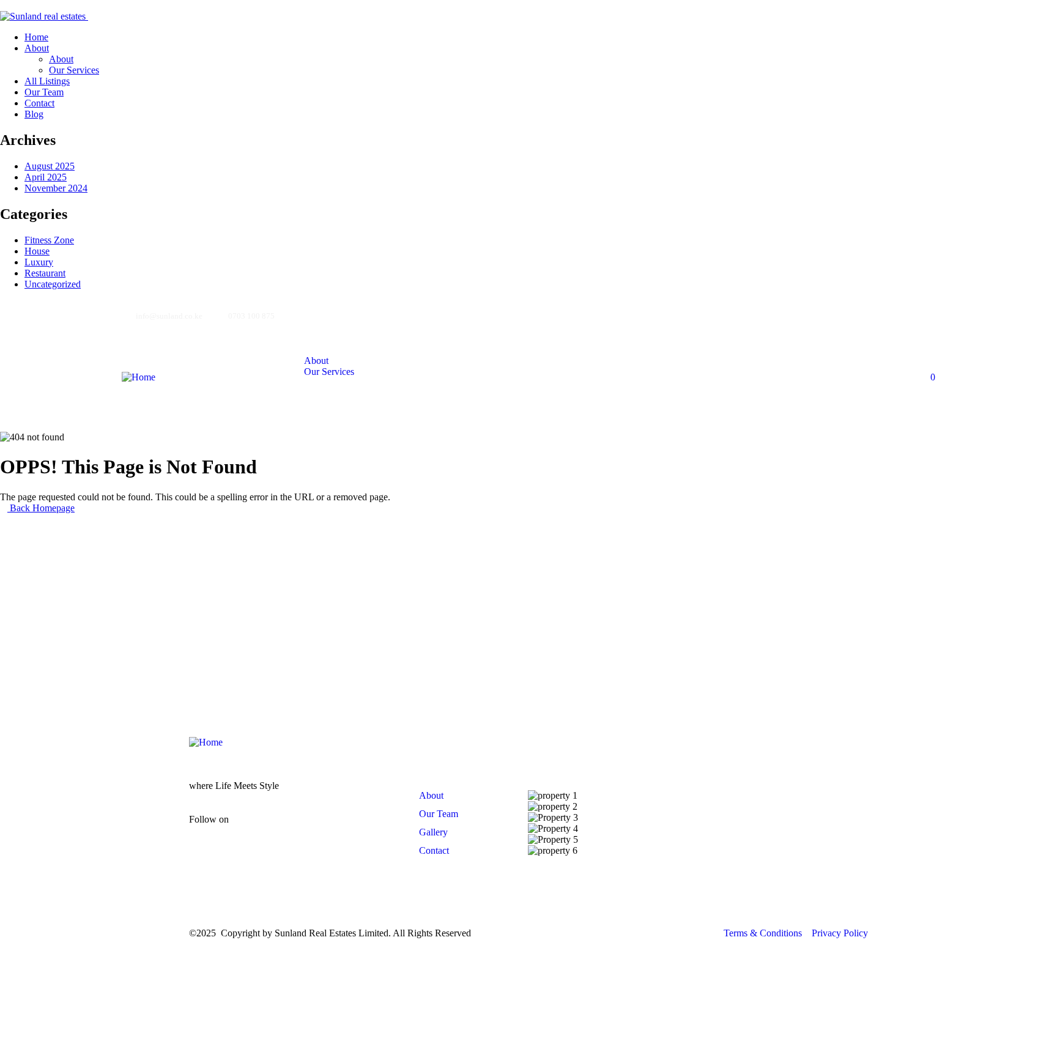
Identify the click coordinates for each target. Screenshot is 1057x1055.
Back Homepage (41, 508)
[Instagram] (829, 315)
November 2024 (55, 188)
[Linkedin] (874, 315)
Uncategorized (52, 284)
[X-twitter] (364, 829)
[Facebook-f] (256, 829)
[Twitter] (920, 315)
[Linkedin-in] (328, 829)
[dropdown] (3, 5)
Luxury (38, 262)
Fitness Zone (49, 240)
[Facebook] (784, 315)
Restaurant (44, 273)
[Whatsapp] (739, 315)
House (37, 251)
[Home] (138, 377)
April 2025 (45, 177)
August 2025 (49, 166)
